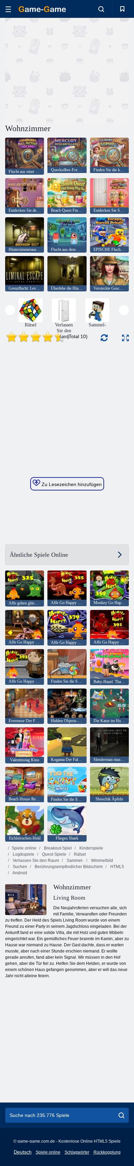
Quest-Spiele (53, 854)
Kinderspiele (90, 848)
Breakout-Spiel (57, 848)
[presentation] (10, 310)
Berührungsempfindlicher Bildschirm (68, 866)
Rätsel (79, 854)
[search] (121, 1115)
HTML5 (116, 866)
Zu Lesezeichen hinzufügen (71, 484)
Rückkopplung (107, 1152)
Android (19, 872)
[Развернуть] (125, 338)
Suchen (19, 866)
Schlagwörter (77, 1152)
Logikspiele (23, 854)
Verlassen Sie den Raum (35, 860)
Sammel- (74, 860)
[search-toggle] (101, 8)
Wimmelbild (101, 860)
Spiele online (24, 848)
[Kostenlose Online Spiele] (42, 9)
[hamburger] (8, 9)
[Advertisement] (63, 70)
